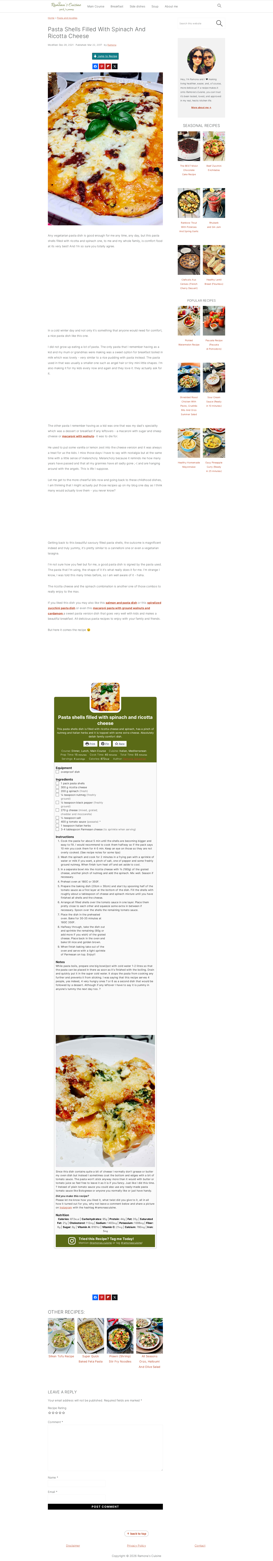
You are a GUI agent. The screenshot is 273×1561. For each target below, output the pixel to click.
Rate (121, 743)
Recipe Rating (57, 1408)
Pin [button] (106, 743)
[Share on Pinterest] (102, 66)
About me (171, 6)
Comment (55, 1422)
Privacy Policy (136, 1545)
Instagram (66, 1207)
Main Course (95, 6)
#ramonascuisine (131, 1242)
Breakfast (117, 6)
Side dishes (137, 6)
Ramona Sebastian (134, 758)
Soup (155, 6)
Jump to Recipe (107, 56)
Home (51, 18)
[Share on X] (115, 66)
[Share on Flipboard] (108, 66)
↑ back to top (136, 1533)
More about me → (201, 107)
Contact (200, 1545)
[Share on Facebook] (95, 66)
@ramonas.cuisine (101, 1242)
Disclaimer (73, 1545)
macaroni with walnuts (78, 436)
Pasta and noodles (67, 18)
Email (52, 1492)
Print (92, 743)
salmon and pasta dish (121, 602)
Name (53, 1477)
